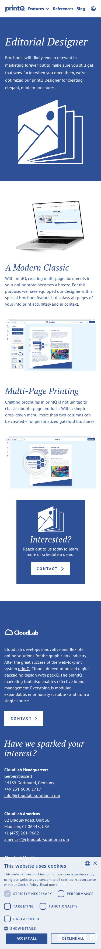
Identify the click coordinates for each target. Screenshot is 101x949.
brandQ (75, 675)
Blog (80, 8)
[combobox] (87, 863)
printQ (24, 668)
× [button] (95, 863)
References (63, 8)
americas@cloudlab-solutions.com (36, 839)
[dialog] (50, 903)
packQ (53, 675)
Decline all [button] (73, 938)
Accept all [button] (27, 938)
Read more (48, 884)
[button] (40, 9)
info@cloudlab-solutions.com (32, 795)
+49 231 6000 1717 (22, 789)
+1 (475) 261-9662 (21, 833)
